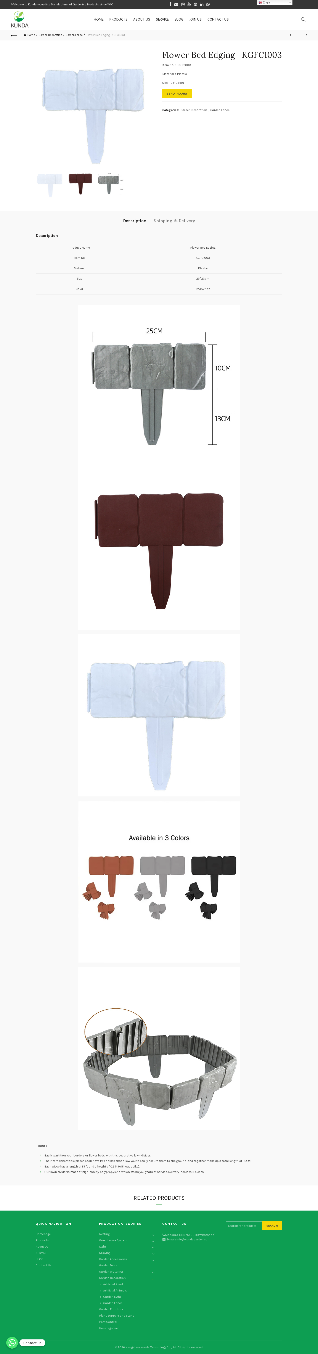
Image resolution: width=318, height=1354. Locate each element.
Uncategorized (109, 1328)
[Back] (14, 35)
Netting (104, 1234)
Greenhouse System (113, 1240)
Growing (105, 1253)
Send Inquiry (177, 93)
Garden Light (112, 1297)
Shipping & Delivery (174, 220)
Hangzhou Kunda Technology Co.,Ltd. (151, 1347)
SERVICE (162, 19)
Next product (303, 35)
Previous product (292, 35)
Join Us (196, 19)
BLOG (179, 19)
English (267, 2)
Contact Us (218, 19)
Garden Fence (74, 35)
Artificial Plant (113, 1284)
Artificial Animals (115, 1290)
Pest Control (108, 1322)
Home (99, 19)
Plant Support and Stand (116, 1315)
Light (102, 1246)
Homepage (43, 1234)
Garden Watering (111, 1272)
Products (118, 19)
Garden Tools (108, 1265)
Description (134, 220)
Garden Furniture (111, 1309)
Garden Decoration (50, 35)
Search (272, 1225)
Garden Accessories (113, 1259)
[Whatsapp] (12, 1343)
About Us (141, 19)
